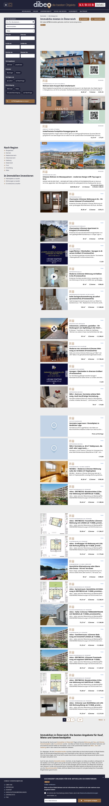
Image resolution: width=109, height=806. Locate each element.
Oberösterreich (10, 158)
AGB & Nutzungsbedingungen (16, 792)
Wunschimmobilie (51, 768)
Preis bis (23, 35)
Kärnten (8, 153)
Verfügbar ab (10, 77)
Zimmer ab (9, 52)
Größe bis (24, 43)
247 (80, 720)
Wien (7, 170)
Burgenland (9, 150)
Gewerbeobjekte (45, 11)
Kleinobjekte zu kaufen (13, 178)
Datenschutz (10, 795)
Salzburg (8, 160)
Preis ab (8, 35)
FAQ (7, 797)
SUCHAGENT (84, 19)
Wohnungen (26, 11)
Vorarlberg (9, 168)
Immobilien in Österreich (65, 742)
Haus (95, 742)
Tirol (7, 165)
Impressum (10, 787)
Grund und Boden (60, 11)
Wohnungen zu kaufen (13, 181)
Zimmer (101, 742)
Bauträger (83, 11)
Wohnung (87, 742)
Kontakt (9, 790)
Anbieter (8, 69)
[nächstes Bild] (66, 202)
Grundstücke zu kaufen (13, 183)
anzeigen (20, 101)
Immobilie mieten (59, 761)
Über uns (9, 785)
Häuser (35, 11)
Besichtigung (10, 85)
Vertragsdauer (10, 61)
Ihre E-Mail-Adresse (49, 797)
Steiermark (9, 163)
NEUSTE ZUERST (98, 19)
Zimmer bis (24, 52)
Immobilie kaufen (60, 751)
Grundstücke (58, 744)
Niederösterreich (11, 155)
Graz (96, 746)
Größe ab (8, 43)
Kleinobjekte (73, 11)
